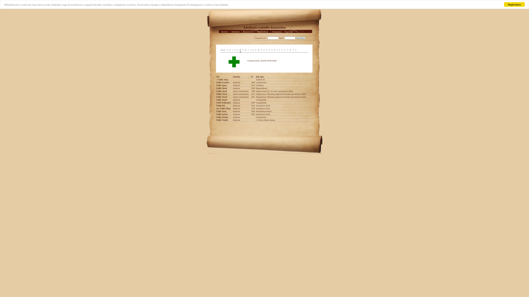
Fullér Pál (220, 106)
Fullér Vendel (222, 120)
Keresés (224, 32)
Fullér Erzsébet (222, 83)
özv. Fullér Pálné (223, 109)
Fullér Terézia (222, 117)
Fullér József (221, 88)
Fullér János (221, 85)
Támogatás (276, 32)
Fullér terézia (222, 114)
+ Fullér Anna (222, 80)
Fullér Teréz (221, 111)
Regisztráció (248, 32)
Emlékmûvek (262, 32)
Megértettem (514, 4)
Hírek (223, 50)
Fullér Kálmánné (223, 103)
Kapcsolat (289, 32)
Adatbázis (235, 32)
